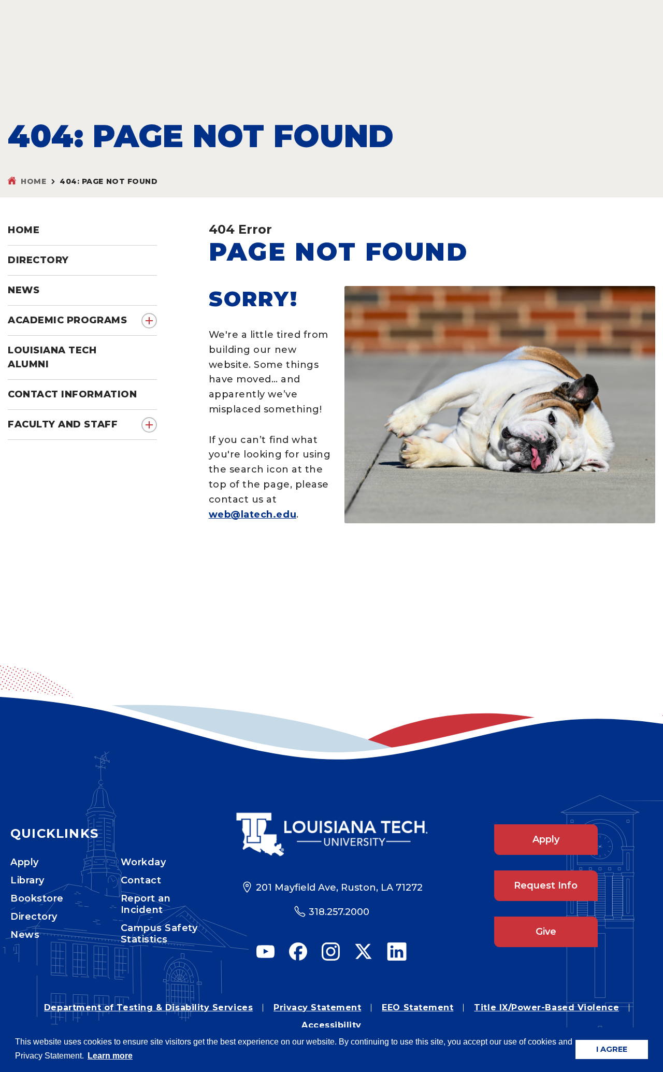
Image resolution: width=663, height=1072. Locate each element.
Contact (141, 880)
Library (27, 880)
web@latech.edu (253, 514)
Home (33, 181)
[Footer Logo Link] (331, 834)
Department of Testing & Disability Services (148, 1007)
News (24, 934)
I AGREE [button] (611, 1049)
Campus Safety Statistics (159, 933)
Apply (24, 862)
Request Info (546, 885)
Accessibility (331, 1025)
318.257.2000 (339, 912)
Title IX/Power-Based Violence (546, 1007)
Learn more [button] (110, 1055)
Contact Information (72, 394)
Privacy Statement (317, 1007)
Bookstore (37, 898)
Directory (33, 916)
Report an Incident (146, 904)
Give (546, 931)
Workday (143, 862)
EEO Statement (417, 1007)
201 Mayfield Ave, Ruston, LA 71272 (339, 887)
